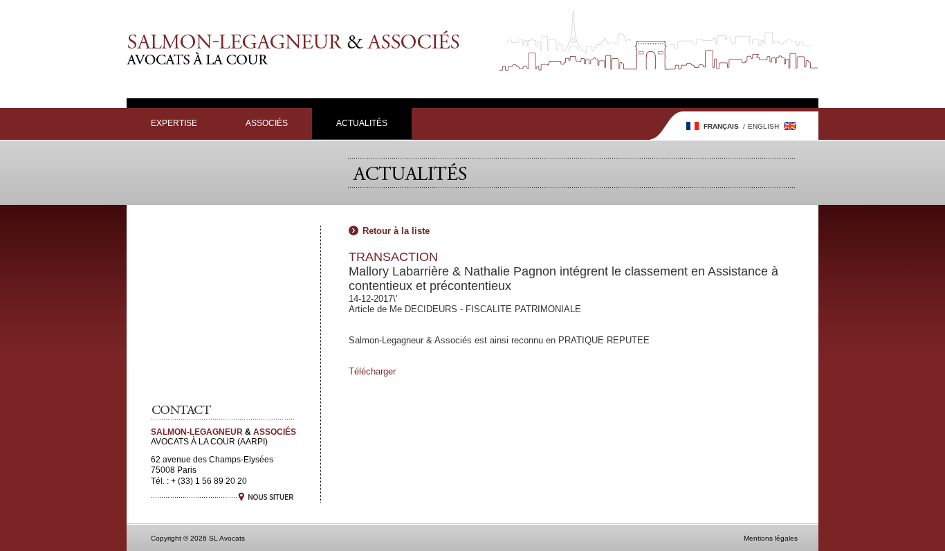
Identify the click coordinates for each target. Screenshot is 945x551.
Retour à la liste (396, 231)
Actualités (361, 123)
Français (721, 126)
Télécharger (372, 371)
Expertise (174, 123)
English (763, 126)
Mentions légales (771, 538)
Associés (267, 123)
